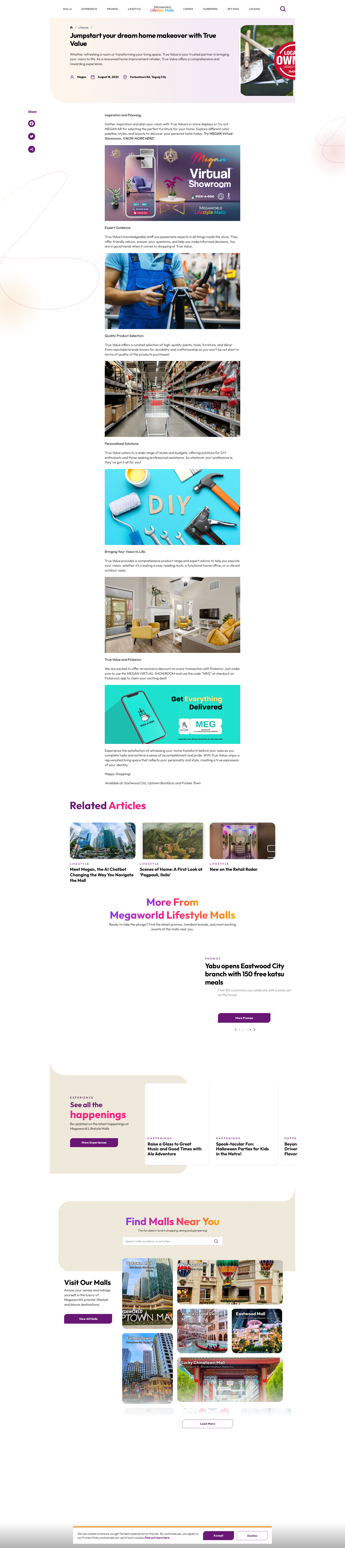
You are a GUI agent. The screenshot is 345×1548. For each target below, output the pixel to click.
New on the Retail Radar (234, 869)
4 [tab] (250, 1030)
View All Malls (88, 1319)
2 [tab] (243, 1030)
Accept (218, 1535)
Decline (252, 1535)
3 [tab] (247, 1030)
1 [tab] (239, 1030)
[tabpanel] (142, 994)
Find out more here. (157, 1537)
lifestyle (83, 27)
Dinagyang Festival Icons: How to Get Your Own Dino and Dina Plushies (245, 973)
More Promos (244, 1018)
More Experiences (94, 1142)
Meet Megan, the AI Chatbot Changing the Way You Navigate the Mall (102, 874)
